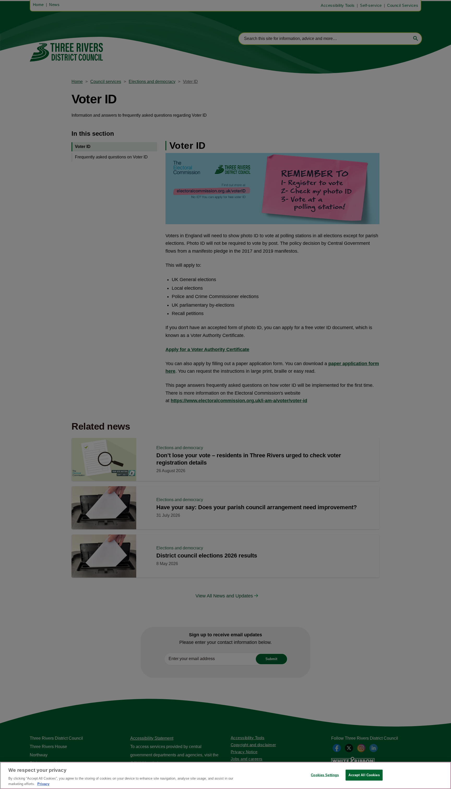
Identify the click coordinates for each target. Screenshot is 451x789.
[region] (225, 775)
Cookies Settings (325, 775)
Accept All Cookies (363, 775)
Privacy (43, 784)
